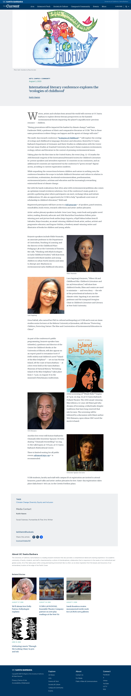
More (104, 6)
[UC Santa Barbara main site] (13, 1)
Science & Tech (43, 6)
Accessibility (16, 683)
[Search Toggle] (127, 6)
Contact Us (79, 675)
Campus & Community (80, 6)
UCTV (105, 686)
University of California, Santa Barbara (116, 1)
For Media (79, 678)
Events (96, 6)
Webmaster (26, 683)
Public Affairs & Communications (86, 681)
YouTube (106, 684)
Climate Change (22, 502)
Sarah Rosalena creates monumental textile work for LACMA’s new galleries (77, 609)
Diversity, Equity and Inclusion (41, 502)
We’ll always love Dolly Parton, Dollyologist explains (21, 609)
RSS (104, 689)
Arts (32, 6)
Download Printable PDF (23, 541)
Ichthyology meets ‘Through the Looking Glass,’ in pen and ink (24, 649)
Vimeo (105, 681)
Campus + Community (42, 79)
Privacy (14, 680)
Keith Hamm (34, 97)
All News (51, 675)
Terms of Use (22, 680)
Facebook (106, 675)
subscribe (118, 6)
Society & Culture (60, 6)
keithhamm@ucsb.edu (25, 532)
